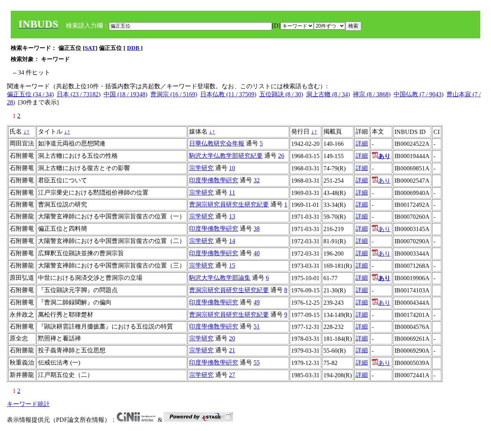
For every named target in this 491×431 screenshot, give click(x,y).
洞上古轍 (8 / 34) (328, 94)
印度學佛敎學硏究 (213, 180)
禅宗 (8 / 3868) (371, 94)
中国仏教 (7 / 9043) (418, 94)
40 (257, 253)
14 (232, 241)
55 (257, 362)
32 (257, 180)
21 (232, 350)
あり (384, 180)
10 (232, 168)
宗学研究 (201, 168)
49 (257, 302)
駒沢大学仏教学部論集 (219, 277)
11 (232, 192)
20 (232, 338)
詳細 (362, 143)
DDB (134, 48)
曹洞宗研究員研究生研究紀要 (229, 204)
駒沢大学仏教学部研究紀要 (226, 155)
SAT (90, 48)
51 (257, 326)
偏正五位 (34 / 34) (30, 94)
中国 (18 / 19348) (125, 94)
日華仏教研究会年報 (216, 143)
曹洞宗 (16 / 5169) (173, 94)
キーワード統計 (28, 404)
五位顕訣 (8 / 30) (281, 94)
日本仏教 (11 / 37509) (228, 94)
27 (232, 375)
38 (257, 228)
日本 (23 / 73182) (79, 94)
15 (232, 265)
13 (232, 216)
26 (281, 155)
